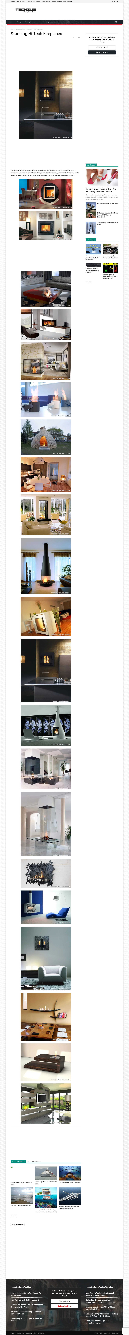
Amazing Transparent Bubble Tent (21, 1205)
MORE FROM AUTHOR (34, 1162)
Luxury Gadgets (20, 29)
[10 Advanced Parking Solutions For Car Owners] (110, 249)
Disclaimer (107, 1333)
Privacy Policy (98, 1333)
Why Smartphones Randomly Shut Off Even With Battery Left (110, 276)
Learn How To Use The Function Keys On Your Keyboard (92, 270)
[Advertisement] (81, 9)
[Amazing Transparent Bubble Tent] (22, 1195)
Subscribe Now (102, 52)
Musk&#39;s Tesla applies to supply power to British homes (100, 1294)
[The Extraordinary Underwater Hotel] (70, 1173)
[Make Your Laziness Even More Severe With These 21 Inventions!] (91, 215)
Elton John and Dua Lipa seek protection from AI (97, 1322)
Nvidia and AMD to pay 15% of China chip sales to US (100, 1308)
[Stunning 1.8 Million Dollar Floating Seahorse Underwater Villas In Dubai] (46, 1197)
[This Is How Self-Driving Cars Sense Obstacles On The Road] (93, 249)
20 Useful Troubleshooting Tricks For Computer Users (26, 1313)
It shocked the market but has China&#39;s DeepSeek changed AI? (100, 1301)
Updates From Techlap (21, 1287)
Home (12, 29)
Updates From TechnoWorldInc (100, 1287)
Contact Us (115, 1333)
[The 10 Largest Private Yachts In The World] (46, 1173)
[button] (116, 22)
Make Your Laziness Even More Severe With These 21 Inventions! (107, 215)
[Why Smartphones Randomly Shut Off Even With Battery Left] (110, 268)
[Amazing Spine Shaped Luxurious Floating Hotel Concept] (70, 1196)
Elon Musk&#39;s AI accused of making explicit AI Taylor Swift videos (102, 1315)
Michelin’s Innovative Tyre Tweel (107, 203)
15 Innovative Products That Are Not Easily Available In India (101, 190)
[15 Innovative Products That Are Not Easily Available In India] (102, 177)
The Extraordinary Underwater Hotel (69, 1182)
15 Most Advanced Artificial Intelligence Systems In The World (27, 1306)
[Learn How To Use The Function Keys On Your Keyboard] (93, 265)
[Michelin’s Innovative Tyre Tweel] (91, 207)
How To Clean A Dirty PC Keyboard (25, 1300)
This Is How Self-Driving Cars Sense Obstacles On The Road (93, 257)
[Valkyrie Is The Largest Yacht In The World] (22, 1173)
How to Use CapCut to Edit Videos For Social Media (26, 1294)
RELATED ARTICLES (18, 1162)
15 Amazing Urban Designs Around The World (26, 1319)
